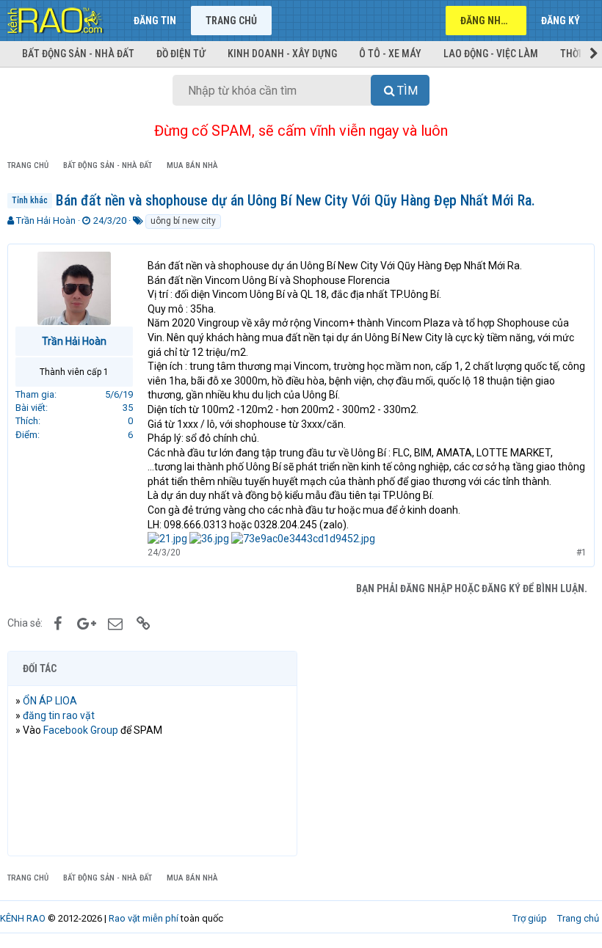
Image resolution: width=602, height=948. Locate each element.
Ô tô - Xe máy (390, 53)
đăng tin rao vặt (59, 715)
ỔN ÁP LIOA (50, 701)
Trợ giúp (529, 918)
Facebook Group (80, 730)
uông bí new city (183, 221)
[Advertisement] (450, 753)
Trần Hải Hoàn (46, 220)
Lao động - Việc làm (490, 53)
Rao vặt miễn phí (143, 918)
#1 (581, 552)
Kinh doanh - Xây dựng (282, 53)
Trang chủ (231, 20)
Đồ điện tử (181, 53)
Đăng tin (155, 20)
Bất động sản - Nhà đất (78, 53)
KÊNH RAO (23, 918)
